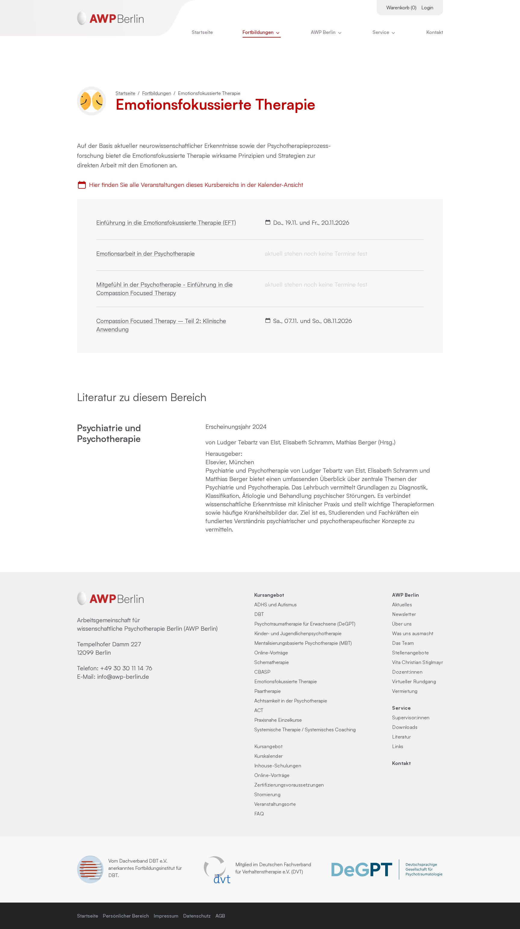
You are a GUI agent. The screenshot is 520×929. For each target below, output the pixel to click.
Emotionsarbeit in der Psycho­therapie (145, 253)
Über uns (402, 624)
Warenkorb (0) (401, 8)
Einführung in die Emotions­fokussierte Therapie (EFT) (166, 222)
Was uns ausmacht (412, 633)
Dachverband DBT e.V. (143, 861)
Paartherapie (267, 691)
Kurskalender (268, 756)
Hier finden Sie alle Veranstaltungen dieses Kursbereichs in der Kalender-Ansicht (196, 184)
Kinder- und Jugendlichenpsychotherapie (298, 633)
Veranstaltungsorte (275, 804)
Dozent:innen (407, 672)
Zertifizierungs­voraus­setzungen (289, 785)
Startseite (202, 32)
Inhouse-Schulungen (277, 766)
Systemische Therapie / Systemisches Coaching (305, 729)
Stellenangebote (410, 653)
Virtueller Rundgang (414, 681)
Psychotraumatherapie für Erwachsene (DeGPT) (304, 624)
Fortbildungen (259, 32)
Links (397, 746)
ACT (258, 710)
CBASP (262, 672)
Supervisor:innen (410, 717)
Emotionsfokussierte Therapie (285, 681)
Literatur (401, 737)
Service (401, 708)
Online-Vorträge (271, 653)
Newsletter (404, 614)
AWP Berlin (324, 32)
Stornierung (267, 794)
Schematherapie (271, 662)
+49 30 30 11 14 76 (126, 668)
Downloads (404, 727)
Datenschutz (197, 916)
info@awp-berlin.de (123, 676)
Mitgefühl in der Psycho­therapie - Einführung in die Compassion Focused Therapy (164, 289)
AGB (220, 916)
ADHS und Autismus (275, 605)
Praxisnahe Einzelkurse (278, 720)
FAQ (259, 814)
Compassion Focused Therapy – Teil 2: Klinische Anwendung (161, 325)
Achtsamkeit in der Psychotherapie (290, 701)
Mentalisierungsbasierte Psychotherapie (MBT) (303, 643)
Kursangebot (269, 595)
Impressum (166, 916)
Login (427, 8)
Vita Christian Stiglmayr (417, 662)
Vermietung (404, 691)
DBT (259, 614)
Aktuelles (402, 605)
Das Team (403, 643)
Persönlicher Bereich (126, 916)
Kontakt (434, 32)
